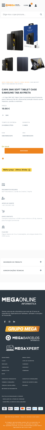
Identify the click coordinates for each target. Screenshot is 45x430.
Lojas (3, 360)
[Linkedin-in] (14, 322)
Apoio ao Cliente (8, 203)
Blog (3, 373)
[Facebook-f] (5, 322)
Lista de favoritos (28, 360)
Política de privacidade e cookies (12, 396)
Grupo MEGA (15, 416)
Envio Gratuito (7, 216)
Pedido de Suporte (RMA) (30, 382)
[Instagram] (9, 322)
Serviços (4, 364)
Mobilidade (9, 82)
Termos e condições (8, 382)
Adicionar (24, 151)
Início (3, 82)
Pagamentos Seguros (10, 189)
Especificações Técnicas (13, 270)
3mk (7, 115)
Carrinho (25, 364)
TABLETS (16, 82)
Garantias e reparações (30, 378)
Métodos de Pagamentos (9, 388)
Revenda (25, 385)
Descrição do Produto (12, 262)
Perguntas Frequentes (9, 378)
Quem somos (5, 357)
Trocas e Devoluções (8, 385)
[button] (2, 64)
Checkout (25, 367)
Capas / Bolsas (24, 82)
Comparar (25, 370)
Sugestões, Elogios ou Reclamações (14, 401)
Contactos (5, 367)
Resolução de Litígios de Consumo (13, 399)
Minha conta (26, 357)
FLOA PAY (5, 232)
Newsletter (5, 370)
